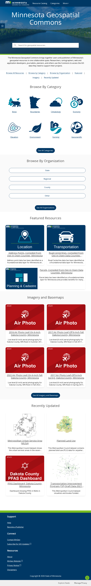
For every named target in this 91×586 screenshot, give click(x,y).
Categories (55, 3)
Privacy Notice (13, 565)
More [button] (65, 3)
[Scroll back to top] (87, 578)
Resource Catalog (40, 3)
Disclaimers (12, 570)
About (9, 557)
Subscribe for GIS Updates (18, 544)
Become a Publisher (15, 527)
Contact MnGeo (13, 540)
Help (9, 522)
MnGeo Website (14, 561)
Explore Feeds (64, 583)
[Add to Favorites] (2, 25)
